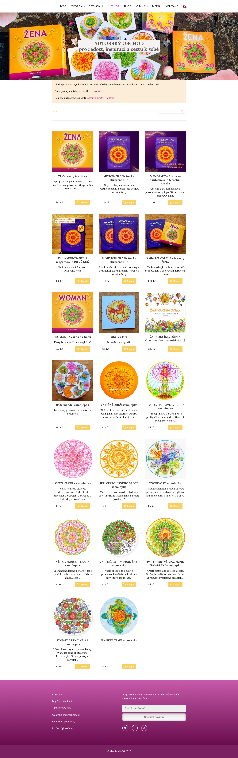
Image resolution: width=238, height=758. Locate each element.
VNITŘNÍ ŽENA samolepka (73, 483)
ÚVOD (63, 6)
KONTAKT (171, 6)
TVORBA (76, 6)
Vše (55, 111)
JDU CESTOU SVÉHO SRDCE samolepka (119, 485)
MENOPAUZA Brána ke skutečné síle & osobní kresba (165, 180)
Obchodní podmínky (63, 721)
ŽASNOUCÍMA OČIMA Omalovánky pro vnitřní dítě (165, 338)
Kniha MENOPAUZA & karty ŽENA (165, 260)
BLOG (128, 6)
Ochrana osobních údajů (66, 714)
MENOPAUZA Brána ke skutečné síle (119, 178)
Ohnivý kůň (119, 337)
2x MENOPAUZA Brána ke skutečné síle (119, 260)
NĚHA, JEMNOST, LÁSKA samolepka (73, 563)
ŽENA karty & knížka (72, 176)
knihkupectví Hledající (102, 97)
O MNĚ (140, 6)
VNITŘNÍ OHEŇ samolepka (119, 405)
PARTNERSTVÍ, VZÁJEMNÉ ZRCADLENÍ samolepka (165, 563)
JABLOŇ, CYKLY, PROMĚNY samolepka (119, 563)
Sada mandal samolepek (72, 405)
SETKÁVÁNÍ (96, 6)
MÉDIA (156, 6)
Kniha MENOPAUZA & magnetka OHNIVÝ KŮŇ (72, 260)
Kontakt (98, 91)
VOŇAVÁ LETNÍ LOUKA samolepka (72, 642)
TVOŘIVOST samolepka (165, 483)
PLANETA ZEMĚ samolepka (119, 640)
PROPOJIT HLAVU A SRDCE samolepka (165, 406)
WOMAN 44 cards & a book (72, 337)
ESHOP (114, 6)
